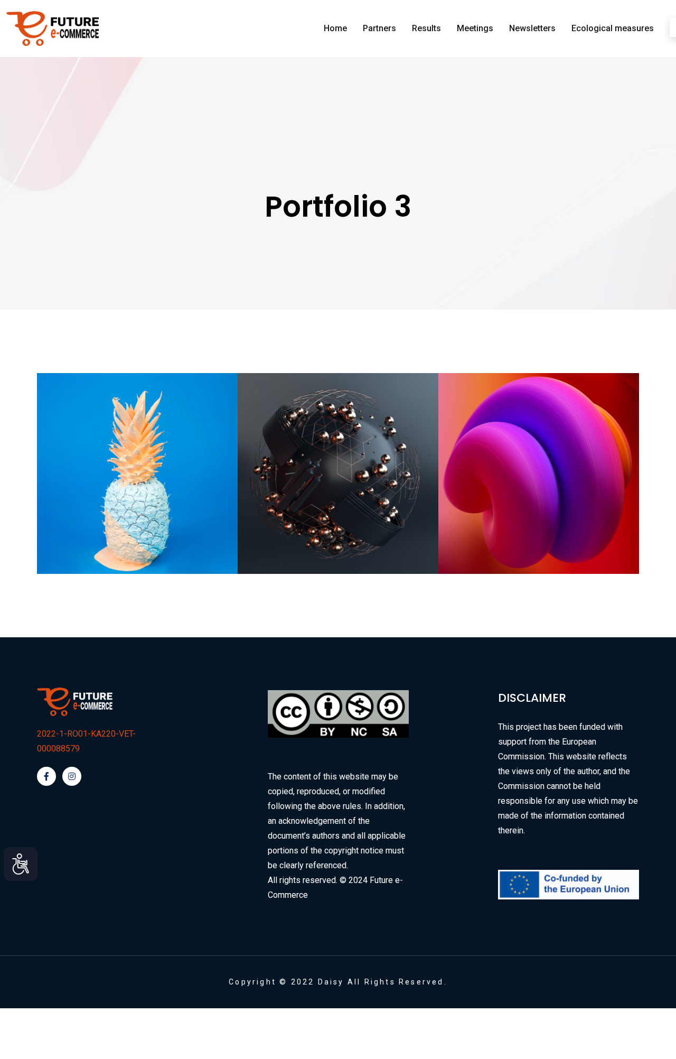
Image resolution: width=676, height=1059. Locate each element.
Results (426, 28)
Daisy (331, 982)
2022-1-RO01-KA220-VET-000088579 (86, 741)
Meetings (475, 28)
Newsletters (532, 28)
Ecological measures (612, 28)
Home (335, 28)
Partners (379, 28)
